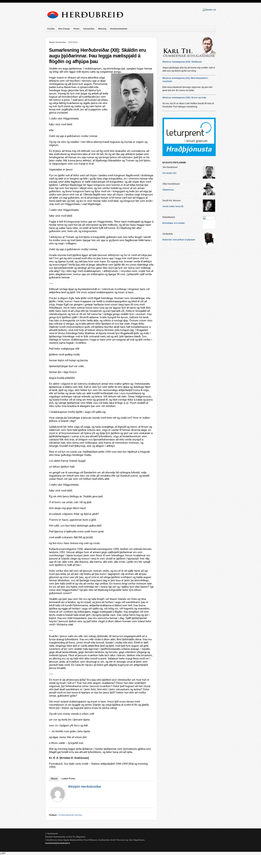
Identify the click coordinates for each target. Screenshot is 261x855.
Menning (102, 29)
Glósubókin (88, 29)
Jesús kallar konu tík (172, 206)
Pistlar (76, 29)
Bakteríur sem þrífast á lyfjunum (178, 239)
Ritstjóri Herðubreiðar (84, 786)
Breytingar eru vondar (173, 223)
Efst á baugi (64, 29)
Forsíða (51, 29)
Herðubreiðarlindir (118, 29)
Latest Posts (68, 778)
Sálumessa (168, 190)
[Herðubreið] (87, 19)
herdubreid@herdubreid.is (57, 843)
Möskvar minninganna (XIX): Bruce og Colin (184, 97)
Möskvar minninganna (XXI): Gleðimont (182, 62)
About (54, 778)
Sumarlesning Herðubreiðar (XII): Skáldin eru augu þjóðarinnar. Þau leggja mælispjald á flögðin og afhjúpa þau (97, 55)
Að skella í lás (169, 173)
